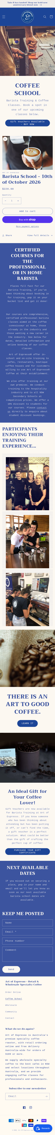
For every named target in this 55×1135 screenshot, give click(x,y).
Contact (9, 1018)
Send (11, 969)
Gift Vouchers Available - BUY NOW (27, 123)
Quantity (6, 195)
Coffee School (13, 999)
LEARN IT (28, 723)
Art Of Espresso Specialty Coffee (30, 1130)
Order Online (13, 992)
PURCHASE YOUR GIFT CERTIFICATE (27, 851)
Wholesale (11, 1005)
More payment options (27, 227)
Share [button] (9, 235)
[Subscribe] (46, 1096)
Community (11, 1012)
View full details (38, 235)
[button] (3, 16)
